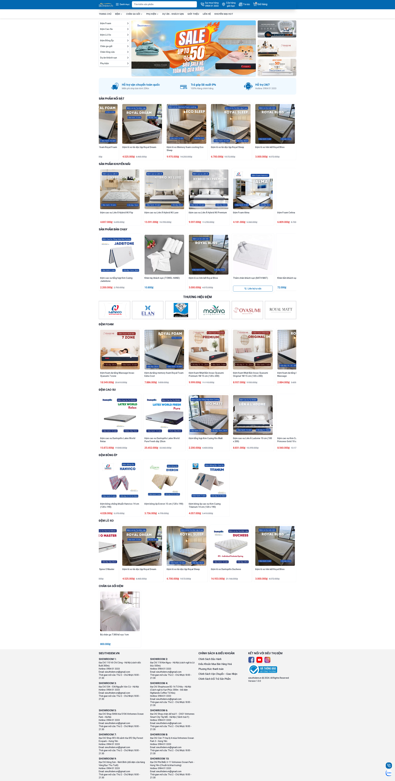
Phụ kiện (151, 13)
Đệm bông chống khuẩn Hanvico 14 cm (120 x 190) (119, 505)
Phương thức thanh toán (211, 669)
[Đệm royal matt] (280, 310)
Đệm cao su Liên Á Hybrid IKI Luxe (161, 212)
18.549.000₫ (107, 382)
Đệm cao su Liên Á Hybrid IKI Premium (208, 212)
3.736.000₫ (150, 513)
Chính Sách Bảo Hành (209, 659)
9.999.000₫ (195, 382)
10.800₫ (148, 287)
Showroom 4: (159, 683)
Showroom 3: (107, 683)
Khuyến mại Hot (223, 13)
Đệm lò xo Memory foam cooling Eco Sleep (185, 149)
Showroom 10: (159, 758)
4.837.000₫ (106, 222)
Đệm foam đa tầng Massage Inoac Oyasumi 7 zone (117, 374)
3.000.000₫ (261, 156)
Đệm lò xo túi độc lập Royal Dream (139, 147)
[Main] (106, 4)
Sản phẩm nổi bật (111, 98)
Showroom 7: (107, 734)
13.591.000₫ (151, 222)
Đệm (117, 13)
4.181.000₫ (239, 222)
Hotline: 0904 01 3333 (109, 669)
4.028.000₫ (106, 513)
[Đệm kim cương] (181, 310)
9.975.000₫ (173, 156)
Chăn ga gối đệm (111, 586)
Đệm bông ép (108, 455)
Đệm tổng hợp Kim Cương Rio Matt (205, 438)
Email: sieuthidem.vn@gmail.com (114, 672)
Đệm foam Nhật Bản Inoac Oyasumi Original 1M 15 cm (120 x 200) (250, 374)
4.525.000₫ (128, 156)
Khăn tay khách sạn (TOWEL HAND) (162, 278)
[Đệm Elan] (147, 310)
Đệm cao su (107, 389)
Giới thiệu (193, 13)
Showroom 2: (159, 659)
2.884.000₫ (283, 382)
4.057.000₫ (195, 513)
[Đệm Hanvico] (114, 310)
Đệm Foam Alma (241, 212)
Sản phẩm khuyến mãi (114, 164)
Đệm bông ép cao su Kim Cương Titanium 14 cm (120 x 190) (205, 505)
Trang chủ (105, 13)
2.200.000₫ (106, 287)
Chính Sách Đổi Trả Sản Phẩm (214, 678)
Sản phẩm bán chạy (113, 229)
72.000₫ (281, 287)
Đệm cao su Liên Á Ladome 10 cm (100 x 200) (252, 440)
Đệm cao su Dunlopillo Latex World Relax (117, 440)
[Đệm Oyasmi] (247, 310)
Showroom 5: (107, 710)
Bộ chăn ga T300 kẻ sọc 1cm (114, 634)
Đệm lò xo (106, 520)
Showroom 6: (159, 710)
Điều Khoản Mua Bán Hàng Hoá (215, 664)
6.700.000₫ (217, 156)
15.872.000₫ (107, 447)
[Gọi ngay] (389, 765)
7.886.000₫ (150, 382)
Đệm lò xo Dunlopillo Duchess (226, 569)
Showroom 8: (159, 734)
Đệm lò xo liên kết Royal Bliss (270, 147)
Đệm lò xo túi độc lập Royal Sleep (227, 147)
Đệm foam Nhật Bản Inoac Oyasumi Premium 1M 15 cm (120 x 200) (206, 374)
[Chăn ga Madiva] (214, 310)
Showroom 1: (107, 659)
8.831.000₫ (239, 447)
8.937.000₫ (239, 382)
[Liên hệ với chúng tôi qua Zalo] (389, 773)
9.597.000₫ (195, 222)
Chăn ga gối (133, 13)
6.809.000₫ (283, 222)
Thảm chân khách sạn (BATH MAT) (250, 278)
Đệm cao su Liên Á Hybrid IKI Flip (116, 212)
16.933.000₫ (218, 578)
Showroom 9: (107, 758)
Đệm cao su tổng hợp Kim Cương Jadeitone (116, 279)
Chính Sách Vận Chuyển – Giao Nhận (217, 673)
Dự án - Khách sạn (173, 13)
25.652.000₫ (151, 447)
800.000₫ (105, 644)
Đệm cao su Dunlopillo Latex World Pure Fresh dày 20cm (162, 440)
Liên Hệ (207, 13)
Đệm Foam (106, 324)
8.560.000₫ (283, 447)
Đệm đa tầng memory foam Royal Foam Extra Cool (163, 374)
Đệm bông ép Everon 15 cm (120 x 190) (163, 504)
